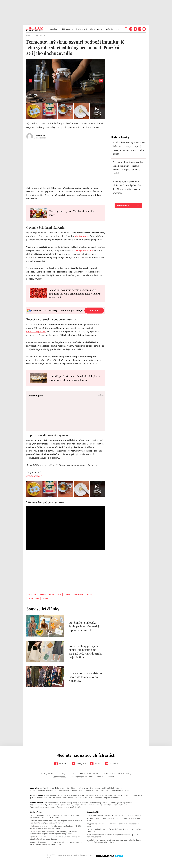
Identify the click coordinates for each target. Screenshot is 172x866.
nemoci (51, 594)
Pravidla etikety (49, 788)
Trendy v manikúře (51, 795)
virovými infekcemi (84, 250)
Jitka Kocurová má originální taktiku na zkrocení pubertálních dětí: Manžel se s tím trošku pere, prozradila (55, 827)
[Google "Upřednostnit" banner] (65, 313)
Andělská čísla (107, 788)
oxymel (45, 598)
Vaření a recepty (113, 29)
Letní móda (100, 790)
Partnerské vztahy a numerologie (99, 795)
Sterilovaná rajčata (51, 802)
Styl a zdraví (81, 29)
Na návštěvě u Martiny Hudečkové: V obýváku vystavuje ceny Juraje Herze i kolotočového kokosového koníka (56, 843)
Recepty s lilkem (73, 805)
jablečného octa (82, 236)
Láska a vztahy (96, 29)
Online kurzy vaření (45, 773)
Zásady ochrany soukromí (81, 776)
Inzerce (73, 773)
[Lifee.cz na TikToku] (139, 29)
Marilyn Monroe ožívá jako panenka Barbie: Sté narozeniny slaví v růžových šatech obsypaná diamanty (55, 838)
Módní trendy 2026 (86, 790)
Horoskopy (53, 29)
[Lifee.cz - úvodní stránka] (34, 29)
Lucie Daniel (39, 135)
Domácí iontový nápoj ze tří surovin (74, 802)
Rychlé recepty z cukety (99, 802)
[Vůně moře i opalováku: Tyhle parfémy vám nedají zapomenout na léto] (45, 636)
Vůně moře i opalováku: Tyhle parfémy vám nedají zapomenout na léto (84, 626)
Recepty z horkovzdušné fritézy (69, 807)
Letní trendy (111, 790)
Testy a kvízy (95, 788)
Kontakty (61, 773)
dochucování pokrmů (36, 331)
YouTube (113, 763)
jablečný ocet (78, 594)
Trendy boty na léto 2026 (41, 797)
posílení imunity (33, 598)
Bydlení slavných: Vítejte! (67, 790)
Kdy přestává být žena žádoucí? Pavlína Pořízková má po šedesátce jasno (113, 825)
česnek (67, 594)
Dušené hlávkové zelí (57, 805)
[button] (126, 28)
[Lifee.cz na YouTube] (144, 29)
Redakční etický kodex (89, 773)
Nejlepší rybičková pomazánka (121, 802)
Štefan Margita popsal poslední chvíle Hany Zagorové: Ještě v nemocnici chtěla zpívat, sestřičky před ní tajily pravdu (53, 832)
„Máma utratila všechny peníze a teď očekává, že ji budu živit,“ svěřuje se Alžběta (114, 830)
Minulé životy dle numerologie (72, 795)
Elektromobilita (113, 797)
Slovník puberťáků (63, 788)
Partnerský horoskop (80, 788)
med (59, 594)
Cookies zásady (59, 776)
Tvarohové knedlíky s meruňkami (42, 807)
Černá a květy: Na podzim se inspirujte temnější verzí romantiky (86, 676)
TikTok (97, 763)
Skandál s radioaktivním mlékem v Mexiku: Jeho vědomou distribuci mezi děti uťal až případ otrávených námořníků (56, 821)
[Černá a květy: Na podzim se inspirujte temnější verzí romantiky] (45, 686)
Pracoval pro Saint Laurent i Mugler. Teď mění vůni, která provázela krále (113, 819)
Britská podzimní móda (133, 795)
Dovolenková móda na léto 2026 (65, 797)
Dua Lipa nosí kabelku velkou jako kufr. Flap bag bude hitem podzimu (114, 815)
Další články (123, 205)
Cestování (118, 788)
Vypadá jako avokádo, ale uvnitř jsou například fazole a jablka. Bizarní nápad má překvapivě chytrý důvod (114, 841)
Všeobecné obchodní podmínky (117, 773)
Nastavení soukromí (106, 776)
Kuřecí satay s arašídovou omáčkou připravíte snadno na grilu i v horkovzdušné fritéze (112, 835)
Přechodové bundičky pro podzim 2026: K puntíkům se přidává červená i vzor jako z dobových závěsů (54, 816)
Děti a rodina (67, 29)
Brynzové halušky (88, 805)
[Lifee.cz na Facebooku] (130, 29)
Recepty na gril (123, 790)
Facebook (63, 763)
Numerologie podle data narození (43, 790)
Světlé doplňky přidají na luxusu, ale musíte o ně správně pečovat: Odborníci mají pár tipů (85, 651)
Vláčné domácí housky (38, 805)
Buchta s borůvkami (104, 805)
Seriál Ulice (117, 795)
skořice (89, 594)
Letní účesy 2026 (85, 797)
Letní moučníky (100, 797)
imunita (43, 594)
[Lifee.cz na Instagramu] (135, 29)
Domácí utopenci (120, 805)
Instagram (81, 763)
